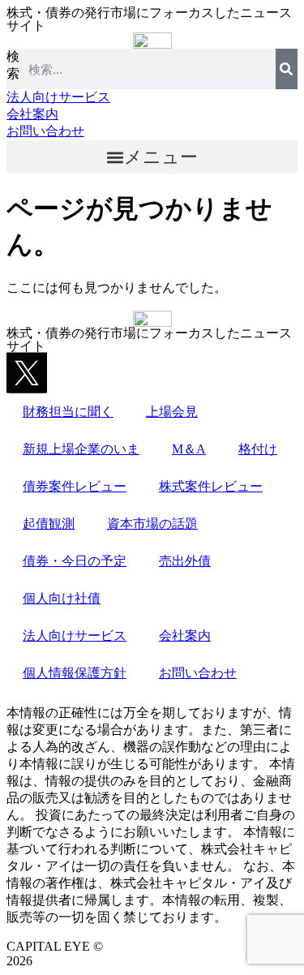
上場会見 (172, 412)
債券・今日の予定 (74, 561)
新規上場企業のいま (81, 449)
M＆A (189, 449)
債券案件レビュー (74, 486)
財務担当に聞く (68, 412)
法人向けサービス (74, 635)
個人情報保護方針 (74, 673)
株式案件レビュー (211, 486)
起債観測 (49, 523)
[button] (152, 157)
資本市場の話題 (152, 523)
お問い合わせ (198, 673)
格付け (257, 449)
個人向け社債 (62, 598)
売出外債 (185, 561)
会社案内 (185, 635)
